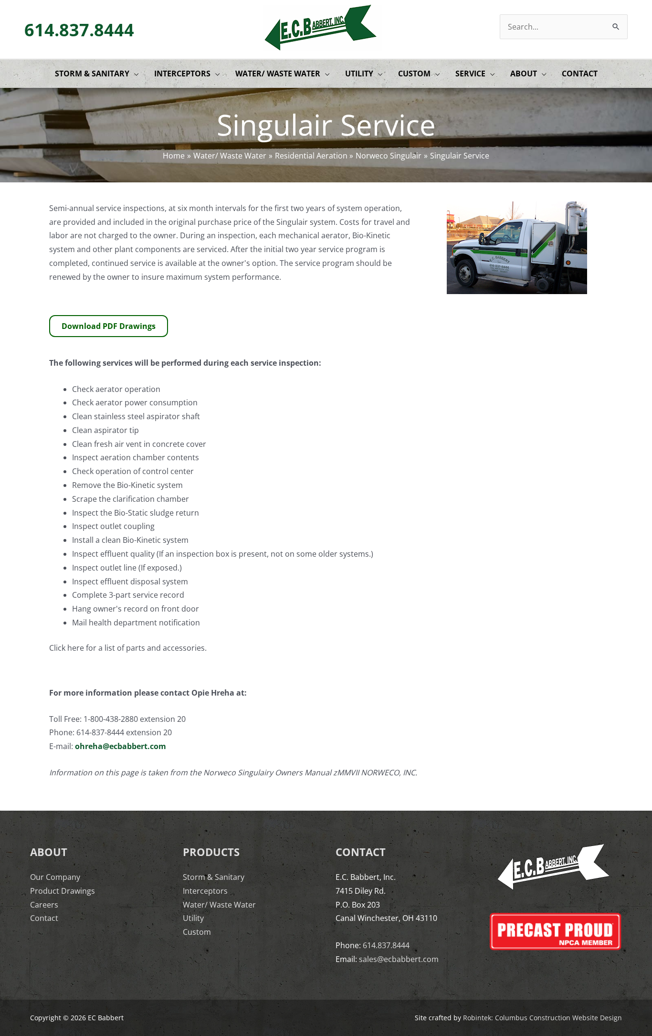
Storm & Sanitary (213, 877)
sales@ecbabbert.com (399, 959)
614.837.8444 (79, 30)
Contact (44, 918)
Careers (44, 904)
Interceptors (205, 891)
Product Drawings (62, 891)
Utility (193, 918)
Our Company (55, 877)
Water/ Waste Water (219, 904)
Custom (197, 932)
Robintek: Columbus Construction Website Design (542, 1017)
